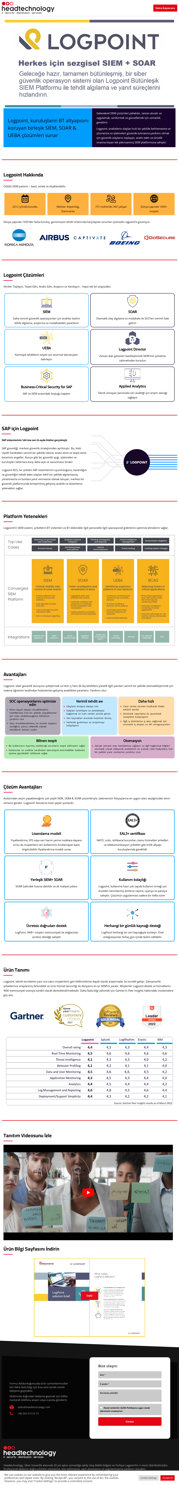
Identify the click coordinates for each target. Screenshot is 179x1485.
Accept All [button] (168, 1477)
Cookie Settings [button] (149, 1477)
